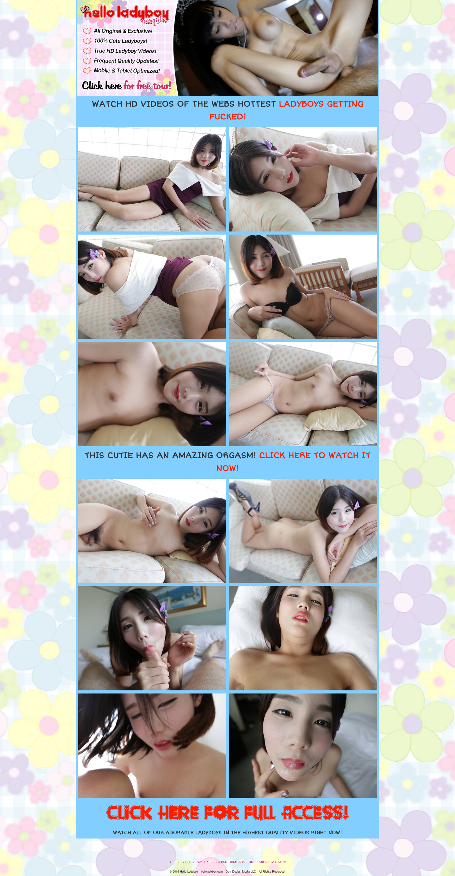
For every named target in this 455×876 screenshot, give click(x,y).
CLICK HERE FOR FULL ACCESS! (227, 813)
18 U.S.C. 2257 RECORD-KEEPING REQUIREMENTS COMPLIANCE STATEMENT (227, 862)
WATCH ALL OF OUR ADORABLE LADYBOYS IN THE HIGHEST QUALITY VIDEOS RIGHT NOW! (227, 833)
